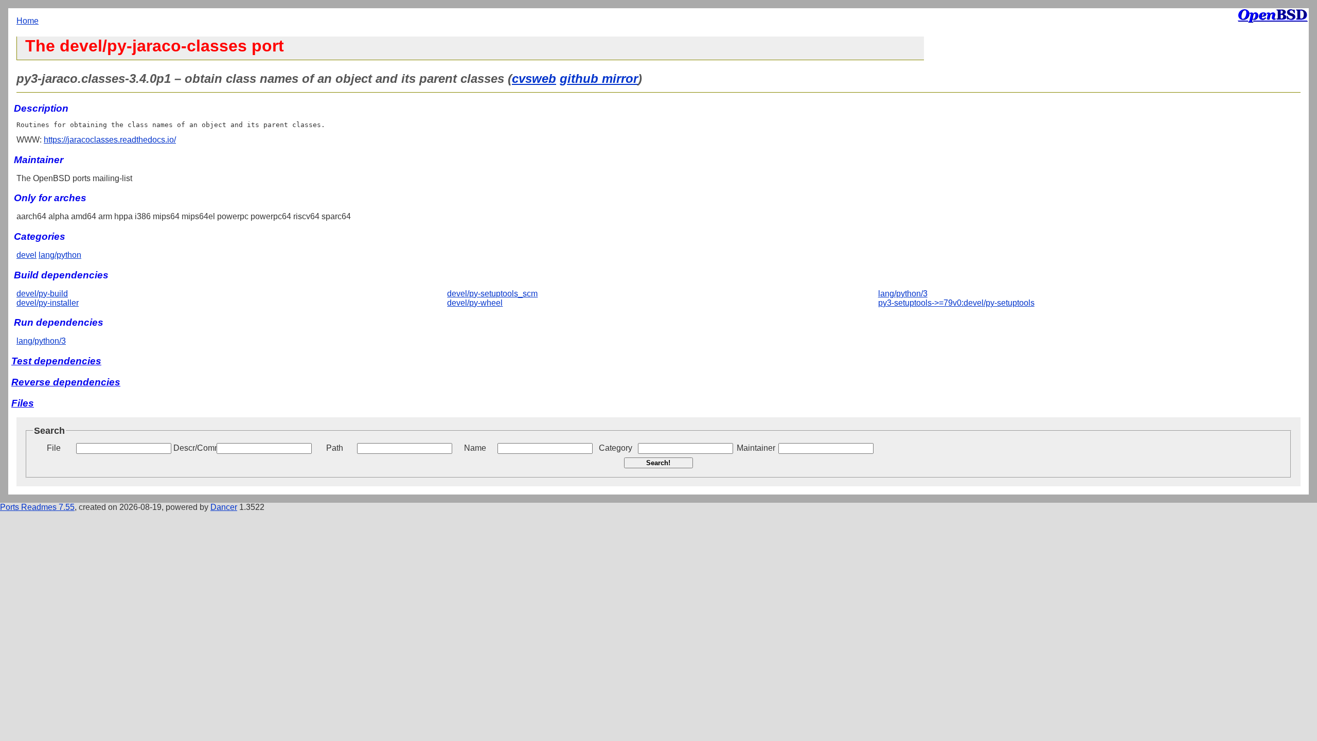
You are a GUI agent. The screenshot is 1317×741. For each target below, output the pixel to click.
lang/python (60, 255)
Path (334, 448)
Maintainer (756, 448)
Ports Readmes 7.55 (37, 507)
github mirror (599, 78)
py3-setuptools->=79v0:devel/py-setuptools (956, 302)
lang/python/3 (903, 293)
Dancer (223, 507)
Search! (658, 463)
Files (22, 403)
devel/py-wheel (475, 302)
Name (475, 448)
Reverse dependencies (65, 382)
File (54, 448)
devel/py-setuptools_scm (492, 293)
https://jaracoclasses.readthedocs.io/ (110, 139)
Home (27, 20)
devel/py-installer (47, 302)
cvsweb (534, 78)
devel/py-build (42, 293)
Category (615, 448)
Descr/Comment (194, 448)
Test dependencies (56, 361)
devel (26, 255)
